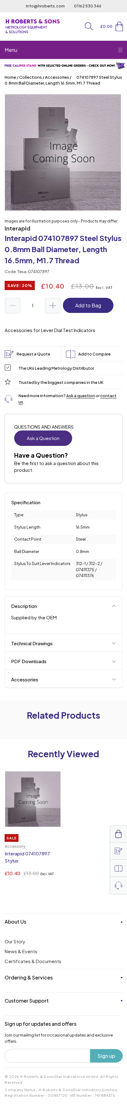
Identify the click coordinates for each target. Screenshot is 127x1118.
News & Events (21, 951)
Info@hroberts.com (45, 5)
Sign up (106, 1056)
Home (10, 77)
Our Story (15, 941)
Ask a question (80, 395)
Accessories (57, 77)
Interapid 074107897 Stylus (27, 856)
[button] (89, 26)
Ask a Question (43, 438)
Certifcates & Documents (33, 961)
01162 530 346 (87, 5)
